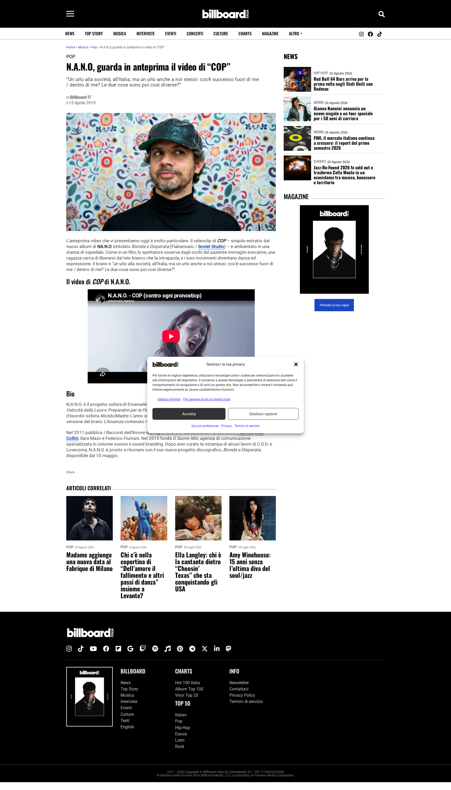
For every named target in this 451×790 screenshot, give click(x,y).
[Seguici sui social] (361, 34)
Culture (220, 33)
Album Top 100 (189, 689)
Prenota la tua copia (334, 305)
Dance (181, 733)
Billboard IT (80, 97)
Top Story (94, 33)
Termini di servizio (246, 701)
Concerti (195, 33)
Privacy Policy (242, 695)
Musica (119, 33)
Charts (245, 33)
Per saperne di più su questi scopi (206, 399)
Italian (181, 714)
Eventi (170, 33)
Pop (70, 56)
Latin (180, 740)
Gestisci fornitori (169, 399)
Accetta (189, 414)
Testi (125, 720)
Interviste (146, 33)
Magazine (270, 33)
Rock (179, 746)
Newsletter (239, 682)
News (69, 33)
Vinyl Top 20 (186, 695)
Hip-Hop (182, 727)
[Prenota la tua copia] (334, 249)
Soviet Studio (211, 246)
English (127, 726)
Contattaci (238, 689)
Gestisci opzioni (263, 414)
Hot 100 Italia (187, 682)
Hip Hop (321, 73)
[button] (296, 364)
